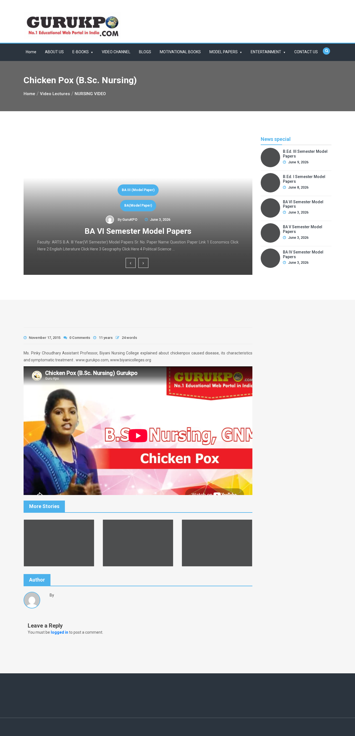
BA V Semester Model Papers (302, 229)
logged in (59, 632)
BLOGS (145, 52)
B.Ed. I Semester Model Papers (304, 179)
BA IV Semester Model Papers (303, 254)
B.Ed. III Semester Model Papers (305, 153)
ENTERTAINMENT (266, 52)
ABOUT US (54, 52)
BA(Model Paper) (138, 205)
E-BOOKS (80, 52)
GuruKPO (129, 219)
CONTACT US (306, 52)
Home (31, 52)
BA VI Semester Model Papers (138, 231)
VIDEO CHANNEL (116, 52)
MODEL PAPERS (223, 52)
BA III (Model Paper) (138, 190)
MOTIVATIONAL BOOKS (180, 52)
